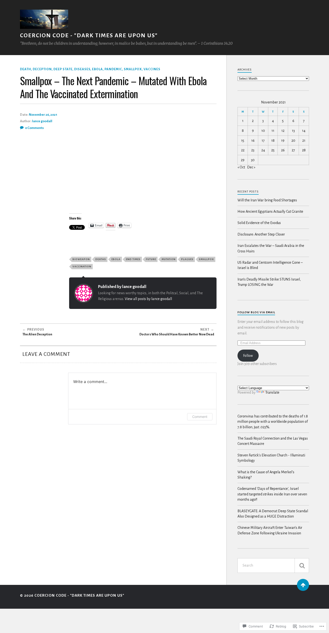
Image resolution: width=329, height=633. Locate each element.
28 (304, 150)
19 (282, 140)
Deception (42, 69)
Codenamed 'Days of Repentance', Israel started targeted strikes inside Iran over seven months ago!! (272, 494)
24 (263, 150)
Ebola (97, 69)
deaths (100, 259)
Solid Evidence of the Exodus (259, 223)
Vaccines (152, 69)
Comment (199, 417)
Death (25, 69)
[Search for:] (273, 565)
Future (151, 259)
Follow (248, 356)
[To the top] (303, 585)
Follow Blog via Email (256, 312)
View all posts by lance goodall (148, 299)
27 (293, 150)
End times (133, 259)
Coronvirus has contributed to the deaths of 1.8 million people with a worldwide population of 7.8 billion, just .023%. (272, 421)
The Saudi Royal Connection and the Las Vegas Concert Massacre (272, 441)
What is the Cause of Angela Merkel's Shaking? (265, 474)
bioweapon (81, 259)
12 (282, 131)
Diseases (82, 69)
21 (303, 140)
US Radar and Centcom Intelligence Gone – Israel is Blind (270, 265)
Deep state (62, 69)
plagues (187, 259)
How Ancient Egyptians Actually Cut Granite (270, 211)
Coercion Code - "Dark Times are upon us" (89, 35)
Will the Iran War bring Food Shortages (267, 200)
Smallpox (133, 69)
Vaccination (81, 266)
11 (272, 131)
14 (303, 131)
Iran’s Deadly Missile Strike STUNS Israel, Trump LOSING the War (269, 282)
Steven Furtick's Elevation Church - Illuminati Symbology (271, 457)
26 (283, 150)
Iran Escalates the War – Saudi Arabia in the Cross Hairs (270, 248)
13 (293, 131)
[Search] (302, 565)
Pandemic (113, 69)
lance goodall (42, 121)
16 (253, 140)
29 (242, 160)
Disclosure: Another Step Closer (261, 234)
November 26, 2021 (43, 114)
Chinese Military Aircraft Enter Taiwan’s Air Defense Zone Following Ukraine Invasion (269, 530)
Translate (272, 392)
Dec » (251, 167)
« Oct (241, 167)
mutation (169, 259)
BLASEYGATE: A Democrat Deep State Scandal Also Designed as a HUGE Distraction (272, 513)
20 (293, 140)
